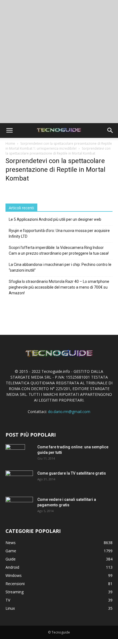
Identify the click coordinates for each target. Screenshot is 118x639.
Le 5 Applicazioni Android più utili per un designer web (55, 219)
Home (10, 143)
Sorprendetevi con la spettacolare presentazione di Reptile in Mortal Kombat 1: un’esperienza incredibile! (58, 146)
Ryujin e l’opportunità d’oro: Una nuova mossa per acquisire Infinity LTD (59, 233)
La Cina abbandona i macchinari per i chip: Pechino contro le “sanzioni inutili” (60, 267)
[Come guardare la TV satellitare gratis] (19, 479)
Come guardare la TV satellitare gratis (71, 473)
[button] (9, 130)
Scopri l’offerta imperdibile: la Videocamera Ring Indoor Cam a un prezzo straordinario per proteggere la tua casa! (59, 250)
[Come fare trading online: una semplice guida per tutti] (15, 453)
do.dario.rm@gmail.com (69, 411)
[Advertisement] (59, 61)
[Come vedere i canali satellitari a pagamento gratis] (19, 505)
